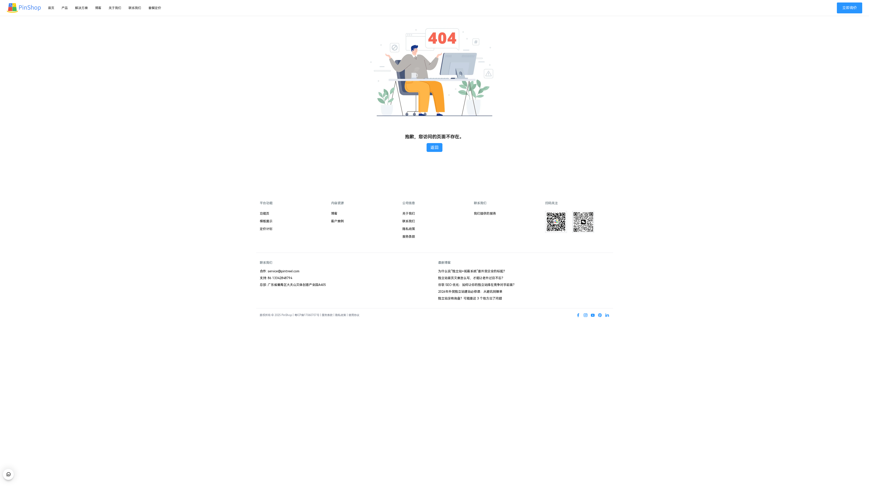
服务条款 (408, 236)
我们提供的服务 (485, 213)
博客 (98, 8)
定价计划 (266, 229)
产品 (65, 8)
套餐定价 (154, 8)
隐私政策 (408, 229)
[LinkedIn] (607, 315)
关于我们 (115, 8)
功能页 (264, 213)
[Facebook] (578, 315)
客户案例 (337, 221)
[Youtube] (592, 315)
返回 (434, 147)
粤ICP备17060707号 (306, 315)
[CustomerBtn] (8, 474)
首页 (51, 8)
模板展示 (266, 221)
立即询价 (849, 8)
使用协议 (354, 315)
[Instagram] (585, 315)
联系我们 (135, 8)
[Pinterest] (600, 315)
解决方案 (81, 8)
